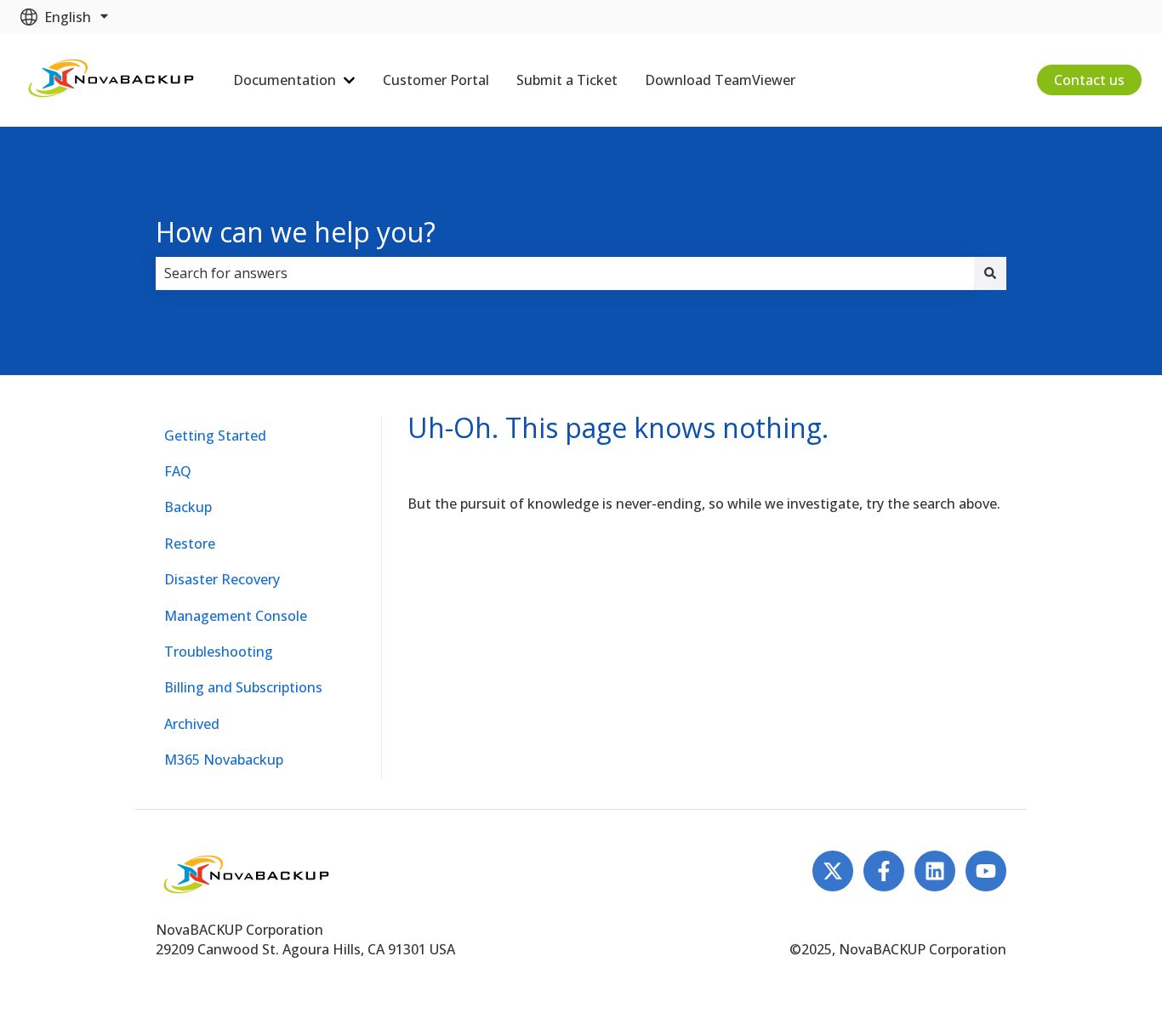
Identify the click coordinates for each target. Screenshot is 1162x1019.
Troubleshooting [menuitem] (218, 651)
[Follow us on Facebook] (883, 871)
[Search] (990, 273)
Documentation (284, 80)
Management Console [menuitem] (235, 615)
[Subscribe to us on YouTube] (985, 871)
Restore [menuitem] (189, 543)
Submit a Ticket (567, 80)
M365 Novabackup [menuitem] (223, 759)
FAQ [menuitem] (177, 471)
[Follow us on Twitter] (832, 871)
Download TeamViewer (720, 80)
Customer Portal (436, 80)
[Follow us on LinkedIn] (934, 871)
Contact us (1089, 80)
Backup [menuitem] (188, 507)
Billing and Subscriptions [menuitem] (243, 687)
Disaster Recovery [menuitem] (222, 579)
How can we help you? (296, 231)
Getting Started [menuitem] (215, 435)
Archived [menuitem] (191, 723)
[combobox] (565, 273)
